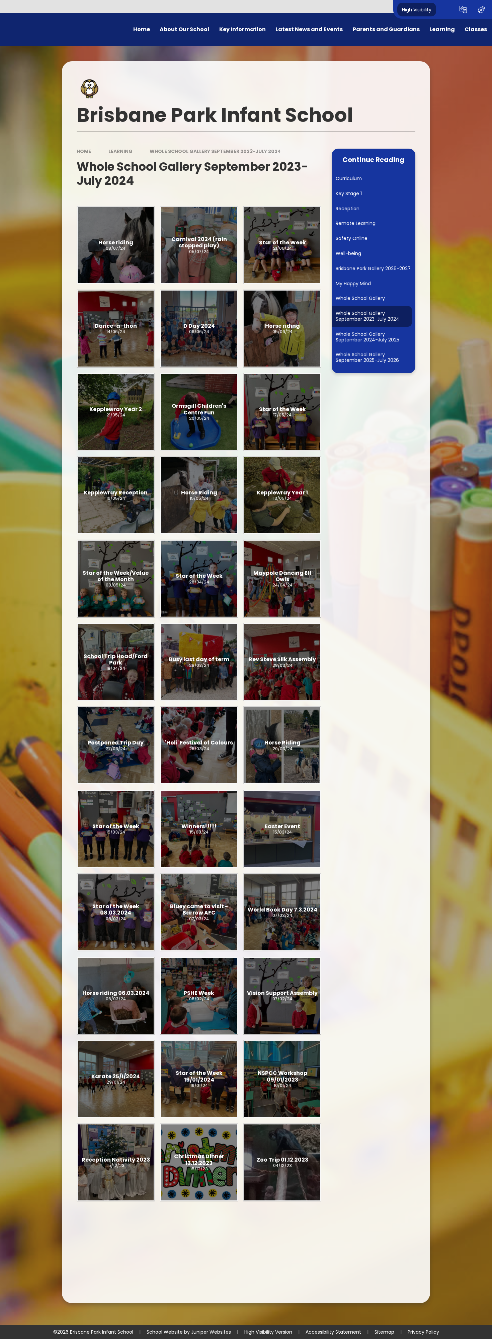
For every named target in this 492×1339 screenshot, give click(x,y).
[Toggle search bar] (445, 9)
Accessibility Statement (333, 1332)
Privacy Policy (423, 1332)
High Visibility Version (268, 1332)
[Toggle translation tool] (463, 9)
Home (84, 151)
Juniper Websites (211, 1332)
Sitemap (384, 1332)
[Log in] (481, 9)
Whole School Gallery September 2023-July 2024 (215, 151)
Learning (120, 151)
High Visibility (416, 9)
